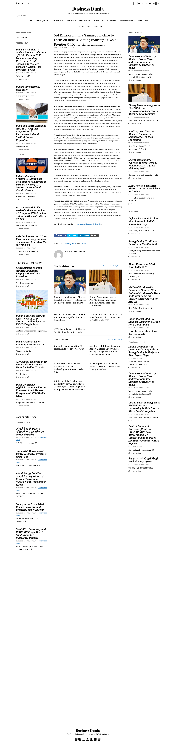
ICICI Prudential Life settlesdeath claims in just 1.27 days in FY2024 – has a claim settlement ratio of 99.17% (31, 213)
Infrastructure (84, 20)
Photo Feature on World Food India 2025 (142, 266)
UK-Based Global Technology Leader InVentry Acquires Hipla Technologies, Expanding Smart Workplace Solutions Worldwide (69, 385)
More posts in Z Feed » (115, 339)
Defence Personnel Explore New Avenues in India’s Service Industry (143, 221)
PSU (88, 26)
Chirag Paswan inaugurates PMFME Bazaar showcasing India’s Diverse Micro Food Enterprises (102, 301)
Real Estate (79, 26)
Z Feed (83, 243)
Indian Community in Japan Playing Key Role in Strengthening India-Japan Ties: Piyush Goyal (143, 351)
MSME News (71, 20)
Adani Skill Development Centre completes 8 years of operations (31, 454)
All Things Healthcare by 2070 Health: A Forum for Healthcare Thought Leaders (104, 366)
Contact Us (97, 26)
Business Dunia (88, 9)
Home (27, 3)
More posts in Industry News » (112, 266)
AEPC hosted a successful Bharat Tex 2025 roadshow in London (70, 330)
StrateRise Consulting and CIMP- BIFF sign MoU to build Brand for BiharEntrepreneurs (31, 533)
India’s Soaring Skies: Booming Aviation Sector (30, 343)
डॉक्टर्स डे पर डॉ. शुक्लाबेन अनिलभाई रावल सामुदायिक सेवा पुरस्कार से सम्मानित (30, 431)
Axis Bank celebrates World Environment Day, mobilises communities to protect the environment (31, 240)
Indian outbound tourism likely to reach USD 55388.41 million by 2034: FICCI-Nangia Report (31, 320)
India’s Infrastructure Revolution (28, 88)
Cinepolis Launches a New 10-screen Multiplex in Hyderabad (69, 347)
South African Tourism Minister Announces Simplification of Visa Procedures (29, 272)
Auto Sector (143, 20)
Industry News (42, 20)
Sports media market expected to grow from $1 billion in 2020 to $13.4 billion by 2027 (105, 317)
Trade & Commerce (109, 20)
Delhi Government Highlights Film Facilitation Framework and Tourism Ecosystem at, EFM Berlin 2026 (31, 390)
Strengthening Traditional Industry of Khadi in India (143, 243)
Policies (96, 20)
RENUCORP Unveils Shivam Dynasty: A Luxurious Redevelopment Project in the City (69, 367)
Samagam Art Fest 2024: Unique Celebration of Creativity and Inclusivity (30, 507)
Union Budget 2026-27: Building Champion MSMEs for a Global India (144, 321)
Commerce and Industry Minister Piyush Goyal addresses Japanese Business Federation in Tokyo (70, 299)
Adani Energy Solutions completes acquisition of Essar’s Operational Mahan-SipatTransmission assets (31, 479)
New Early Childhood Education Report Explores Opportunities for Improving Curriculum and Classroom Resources (104, 350)
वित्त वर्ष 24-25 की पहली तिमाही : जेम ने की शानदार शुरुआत (143, 460)
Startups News (57, 20)
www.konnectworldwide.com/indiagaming (87, 224)
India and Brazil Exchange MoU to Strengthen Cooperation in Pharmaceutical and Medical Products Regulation (31, 132)
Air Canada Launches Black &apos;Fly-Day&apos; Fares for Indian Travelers (31, 364)
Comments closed (23, 79)
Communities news (127, 20)
